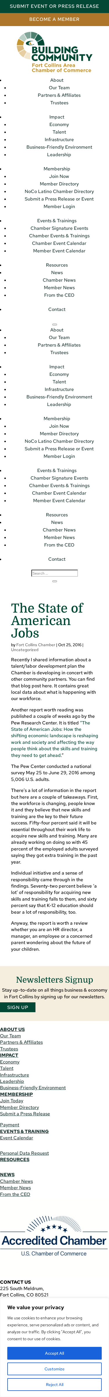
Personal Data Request (24, 1153)
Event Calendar (16, 1138)
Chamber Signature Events (59, 228)
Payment (9, 1125)
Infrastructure (59, 139)
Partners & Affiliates (59, 95)
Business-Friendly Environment (59, 147)
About (56, 80)
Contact (56, 309)
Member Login (59, 206)
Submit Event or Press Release (54, 6)
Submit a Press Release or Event (59, 199)
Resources (57, 265)
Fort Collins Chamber (35, 644)
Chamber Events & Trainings (59, 236)
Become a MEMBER (54, 19)
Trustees (59, 103)
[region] (54, 1347)
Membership (57, 169)
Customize (54, 1368)
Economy (59, 124)
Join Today (11, 1101)
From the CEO (59, 295)
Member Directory (59, 184)
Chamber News (59, 280)
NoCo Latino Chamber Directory (59, 191)
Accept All (54, 1353)
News (57, 272)
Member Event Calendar (59, 251)
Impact (56, 117)
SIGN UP (17, 1007)
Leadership (59, 155)
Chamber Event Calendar (59, 243)
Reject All (54, 1384)
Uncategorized (24, 649)
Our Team (59, 88)
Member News (59, 288)
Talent (59, 132)
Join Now (59, 176)
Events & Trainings (56, 221)
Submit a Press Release (25, 1114)
